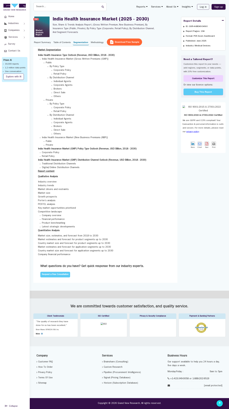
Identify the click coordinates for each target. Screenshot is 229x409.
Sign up (218, 7)
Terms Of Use (45, 378)
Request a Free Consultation (55, 274)
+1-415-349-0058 (179, 379)
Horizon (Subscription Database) (121, 383)
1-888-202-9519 (200, 379)
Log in (203, 7)
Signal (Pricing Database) (117, 378)
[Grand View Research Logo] (14, 7)
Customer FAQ (45, 362)
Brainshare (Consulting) (116, 362)
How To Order (45, 367)
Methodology (97, 42)
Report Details (192, 21)
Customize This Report (203, 78)
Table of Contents (62, 42)
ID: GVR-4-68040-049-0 (197, 26)
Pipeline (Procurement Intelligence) (122, 372)
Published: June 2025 (196, 41)
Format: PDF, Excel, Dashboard (200, 36)
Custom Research (113, 367)
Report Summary (42, 42)
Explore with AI (13, 77)
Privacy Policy (45, 372)
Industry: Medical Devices (198, 46)
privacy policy (192, 132)
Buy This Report (203, 92)
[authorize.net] (202, 332)
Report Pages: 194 (195, 31)
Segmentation (80, 42)
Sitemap (42, 383)
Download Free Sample (127, 42)
